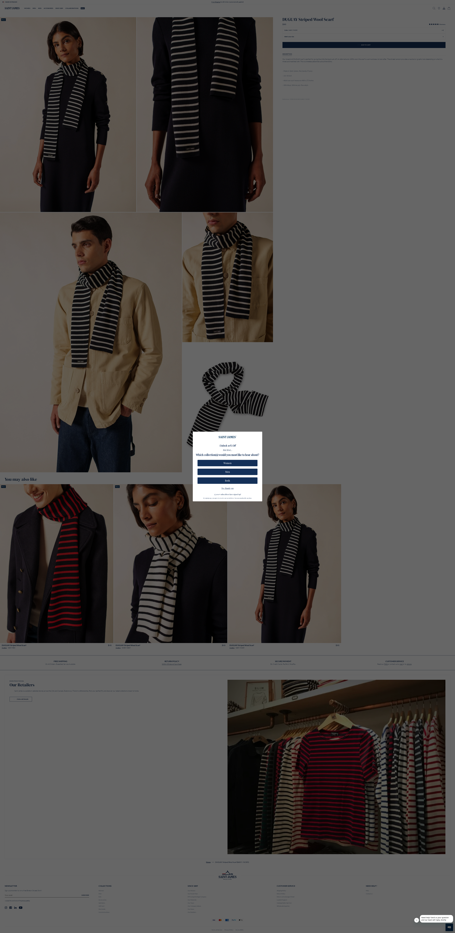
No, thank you (227, 488)
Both (227, 480)
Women (227, 463)
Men (227, 471)
